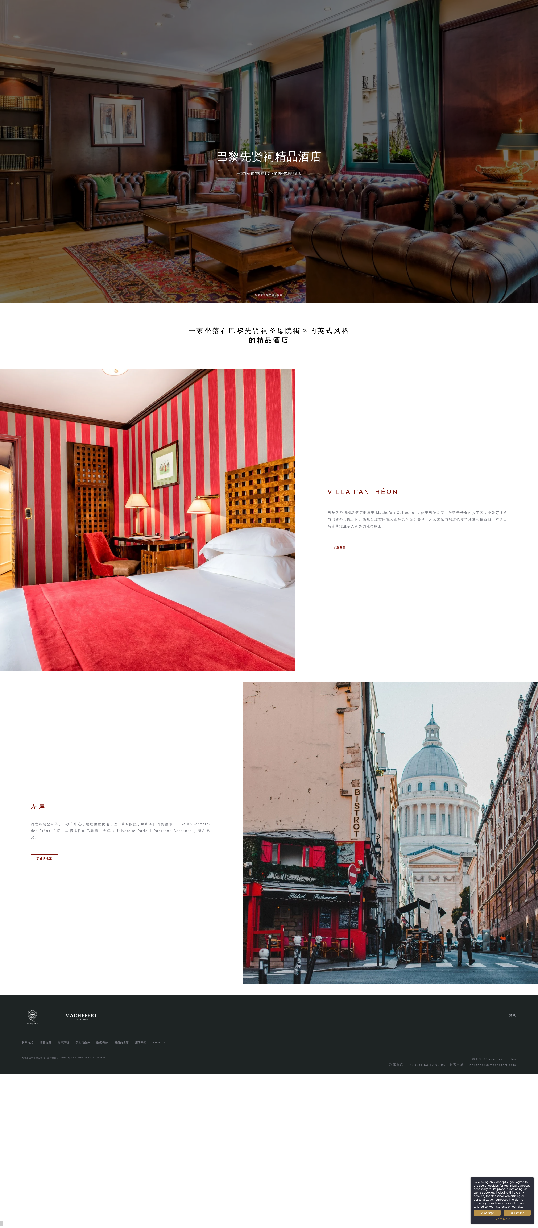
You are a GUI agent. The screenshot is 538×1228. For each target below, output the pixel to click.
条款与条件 (83, 1042)
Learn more (502, 1219)
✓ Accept (487, 1213)
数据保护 (102, 1042)
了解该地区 (44, 858)
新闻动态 (141, 1042)
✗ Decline (517, 1213)
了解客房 (339, 547)
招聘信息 (45, 1042)
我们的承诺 (122, 1042)
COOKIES (159, 1042)
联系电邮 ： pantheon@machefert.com (483, 1064)
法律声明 (63, 1042)
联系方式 (27, 1042)
